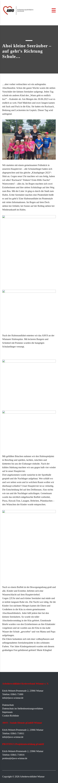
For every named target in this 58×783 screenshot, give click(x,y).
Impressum (7, 712)
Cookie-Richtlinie (10, 715)
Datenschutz (8, 705)
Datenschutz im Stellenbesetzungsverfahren (22, 708)
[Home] (18, 10)
